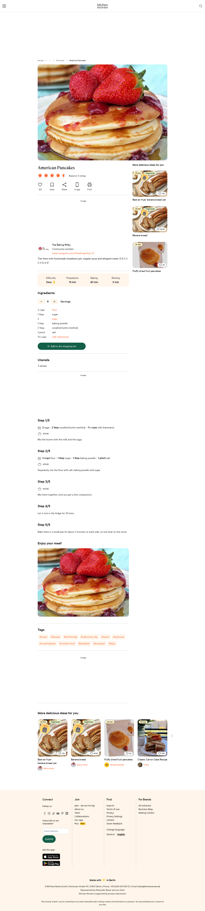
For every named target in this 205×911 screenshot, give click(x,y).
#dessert (55, 637)
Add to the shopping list (63, 346)
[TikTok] (53, 813)
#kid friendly (70, 637)
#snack (43, 637)
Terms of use (113, 809)
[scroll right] (172, 735)
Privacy (110, 812)
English (121, 834)
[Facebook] (45, 813)
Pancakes (60, 60)
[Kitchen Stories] (102, 6)
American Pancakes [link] (77, 60)
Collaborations (82, 816)
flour (54, 309)
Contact (110, 820)
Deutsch (111, 834)
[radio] (40, 175)
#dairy (112, 643)
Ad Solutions (145, 805)
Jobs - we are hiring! (85, 805)
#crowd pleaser (47, 643)
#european (99, 643)
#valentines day (89, 637)
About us (79, 809)
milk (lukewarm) (60, 336)
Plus (79, 823)
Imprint (110, 805)
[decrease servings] (41, 301)
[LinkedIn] (67, 813)
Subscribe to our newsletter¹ (50, 822)
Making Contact (146, 812)
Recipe (41, 60)
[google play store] (55, 864)
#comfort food (67, 643)
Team (77, 812)
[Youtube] (58, 813)
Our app (79, 820)
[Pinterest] (62, 813)
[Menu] (4, 6)
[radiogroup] (53, 176)
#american (118, 637)
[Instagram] (49, 813)
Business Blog (146, 809)
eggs (54, 318)
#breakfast (84, 643)
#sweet (105, 637)
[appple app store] (55, 857)
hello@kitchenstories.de (148, 886)
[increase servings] (54, 301)
